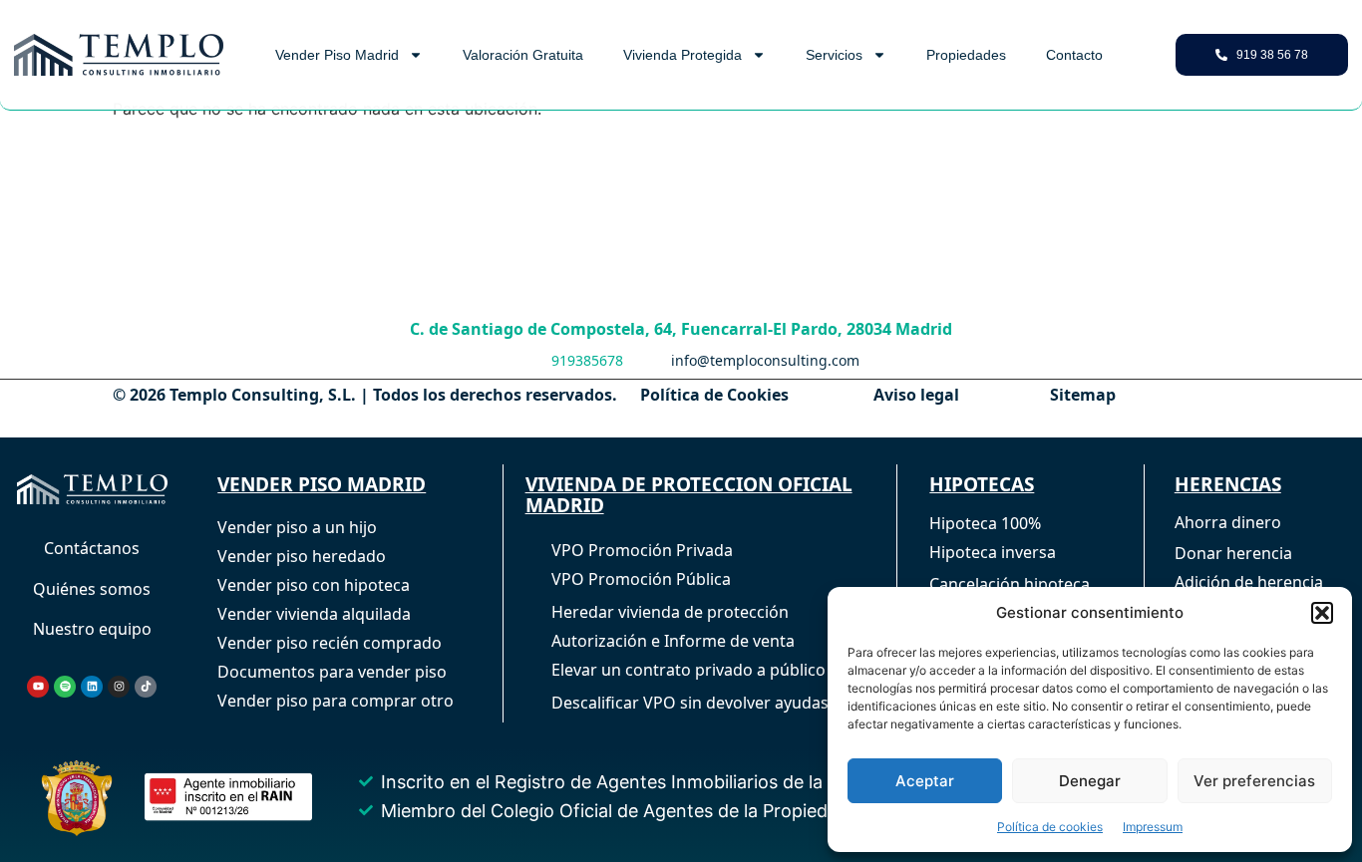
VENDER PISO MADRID (321, 484)
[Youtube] (38, 687)
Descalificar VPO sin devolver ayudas (690, 703)
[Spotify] (65, 687)
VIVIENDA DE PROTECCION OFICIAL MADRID (688, 494)
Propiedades (966, 55)
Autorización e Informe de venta (673, 641)
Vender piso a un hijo (297, 527)
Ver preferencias (1254, 780)
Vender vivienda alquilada (314, 614)
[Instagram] (119, 687)
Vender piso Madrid (337, 55)
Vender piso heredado (301, 556)
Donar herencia (1233, 553)
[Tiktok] (146, 687)
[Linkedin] (92, 687)
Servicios (834, 55)
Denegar (1090, 780)
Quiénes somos (92, 589)
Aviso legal (916, 395)
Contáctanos (92, 548)
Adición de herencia (1249, 582)
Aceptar (924, 780)
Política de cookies (1050, 826)
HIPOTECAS (981, 484)
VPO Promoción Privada (642, 550)
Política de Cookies (714, 395)
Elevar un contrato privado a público (688, 670)
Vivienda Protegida (682, 55)
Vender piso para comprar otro (335, 701)
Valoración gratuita (523, 55)
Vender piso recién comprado (329, 643)
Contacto (1074, 55)
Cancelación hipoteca (1009, 584)
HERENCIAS (1228, 484)
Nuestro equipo (92, 629)
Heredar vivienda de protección (670, 612)
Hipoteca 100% (985, 523)
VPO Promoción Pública (641, 579)
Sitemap (1083, 395)
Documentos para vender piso (332, 672)
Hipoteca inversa (992, 552)
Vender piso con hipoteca (313, 585)
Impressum (1153, 826)
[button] (1322, 613)
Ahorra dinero (1228, 522)
